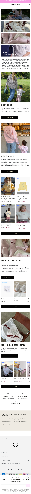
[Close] (28, 477)
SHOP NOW (10, 117)
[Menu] (2, 5)
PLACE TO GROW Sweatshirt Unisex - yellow (22, 198)
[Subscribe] (27, 424)
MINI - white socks (19, 298)
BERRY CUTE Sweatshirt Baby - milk (21, 226)
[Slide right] (28, 1)
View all (15, 233)
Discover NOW (9, 355)
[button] (25, 5)
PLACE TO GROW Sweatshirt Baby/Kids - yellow (8, 198)
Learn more (7, 277)
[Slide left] (2, 1)
